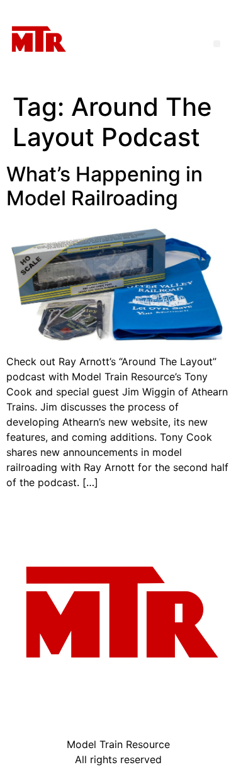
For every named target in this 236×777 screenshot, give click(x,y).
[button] (216, 43)
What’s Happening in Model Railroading (104, 186)
